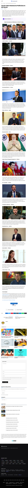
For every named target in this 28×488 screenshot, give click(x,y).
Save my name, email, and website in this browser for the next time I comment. (12, 377)
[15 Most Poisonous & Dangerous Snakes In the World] (20, 332)
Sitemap (21, 485)
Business (7, 460)
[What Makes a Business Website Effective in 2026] (3, 411)
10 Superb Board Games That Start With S (12, 430)
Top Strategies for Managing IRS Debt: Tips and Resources (8, 318)
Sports (20, 463)
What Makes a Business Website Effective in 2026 (13, 410)
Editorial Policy (15, 483)
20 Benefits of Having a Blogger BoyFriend (19, 347)
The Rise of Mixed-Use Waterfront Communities (12, 414)
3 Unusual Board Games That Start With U (12, 426)
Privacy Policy (22, 482)
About (4, 482)
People (22, 460)
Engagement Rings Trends (5, 346)
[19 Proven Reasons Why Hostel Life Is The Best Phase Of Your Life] (7, 352)
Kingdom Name (3, 471)
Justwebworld (13, 485)
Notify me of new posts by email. (7, 379)
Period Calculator (3, 470)
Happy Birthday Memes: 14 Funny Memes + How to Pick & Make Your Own (7, 337)
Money (14, 460)
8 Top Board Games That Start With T (11, 428)
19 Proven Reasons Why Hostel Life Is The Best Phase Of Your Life (7, 357)
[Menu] (2, 1)
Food (10, 463)
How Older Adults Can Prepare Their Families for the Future (14, 406)
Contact (7, 482)
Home (1, 3)
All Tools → (7, 471)
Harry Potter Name (18, 470)
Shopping (24, 463)
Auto (7, 463)
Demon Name (23, 470)
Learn (18, 460)
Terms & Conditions (9, 483)
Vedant (7, 321)
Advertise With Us (12, 482)
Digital (11, 460)
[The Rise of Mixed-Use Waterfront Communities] (3, 415)
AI (2, 465)
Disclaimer (17, 482)
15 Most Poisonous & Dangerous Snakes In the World (20, 337)
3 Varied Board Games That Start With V (11, 424)
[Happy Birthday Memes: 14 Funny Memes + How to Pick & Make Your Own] (7, 332)
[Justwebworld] (14, 1)
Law (16, 463)
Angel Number (13, 470)
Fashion (3, 463)
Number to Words (8, 470)
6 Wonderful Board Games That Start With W (12, 422)
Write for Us (20, 483)
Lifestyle (4, 3)
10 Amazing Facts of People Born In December (19, 357)
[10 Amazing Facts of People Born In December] (20, 352)
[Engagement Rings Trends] (7, 342)
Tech (3, 460)
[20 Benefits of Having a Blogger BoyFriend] (20, 342)
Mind (13, 463)
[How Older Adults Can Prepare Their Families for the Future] (3, 407)
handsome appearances (5, 294)
